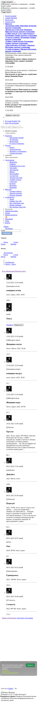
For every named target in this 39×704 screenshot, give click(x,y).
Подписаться (18, 325)
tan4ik (21, 282)
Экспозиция (8, 253)
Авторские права (7, 700)
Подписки (9, 228)
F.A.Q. (10, 694)
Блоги (6, 242)
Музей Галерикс (11, 132)
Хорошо (30, 665)
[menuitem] (18, 121)
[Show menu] (15, 2)
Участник (7, 233)
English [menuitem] (14, 121)
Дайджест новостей (12, 115)
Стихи (15, 242)
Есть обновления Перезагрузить (14, 271)
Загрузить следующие (25, 618)
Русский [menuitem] (8, 121)
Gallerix (10, 688)
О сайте (16, 694)
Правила (19, 696)
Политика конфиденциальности (22, 698)
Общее (6, 226)
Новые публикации (9, 618)
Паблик (13, 244)
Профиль (9, 325)
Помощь (4, 694)
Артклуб (11, 156)
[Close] (22, 127)
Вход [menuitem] (7, 123)
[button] (10, 16)
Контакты (22, 694)
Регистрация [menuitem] (14, 123)
